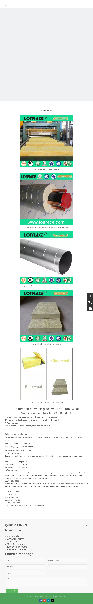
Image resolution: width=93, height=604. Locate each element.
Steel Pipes (13, 541)
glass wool (32, 417)
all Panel (13, 536)
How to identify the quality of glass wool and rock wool (24, 505)
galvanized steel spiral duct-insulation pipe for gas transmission (46, 286)
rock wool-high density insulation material (46, 344)
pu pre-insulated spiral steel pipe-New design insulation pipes (47, 227)
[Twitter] (52, 600)
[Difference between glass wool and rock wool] (46, 374)
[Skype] (90, 296)
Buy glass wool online (13, 500)
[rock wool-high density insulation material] (46, 316)
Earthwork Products (17, 547)
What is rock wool (11, 497)
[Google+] (44, 600)
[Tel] (90, 302)
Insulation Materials (17, 549)
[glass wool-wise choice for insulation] (46, 141)
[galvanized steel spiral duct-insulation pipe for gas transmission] (46, 257)
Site (71, 413)
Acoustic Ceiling (15, 539)
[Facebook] (40, 600)
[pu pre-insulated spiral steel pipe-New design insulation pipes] (46, 199)
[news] (46, 54)
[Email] (90, 308)
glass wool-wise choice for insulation (47, 169)
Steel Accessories (16, 544)
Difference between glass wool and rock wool (46, 402)
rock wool (54, 417)
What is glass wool (11, 494)
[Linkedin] (48, 600)
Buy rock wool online (12, 503)
